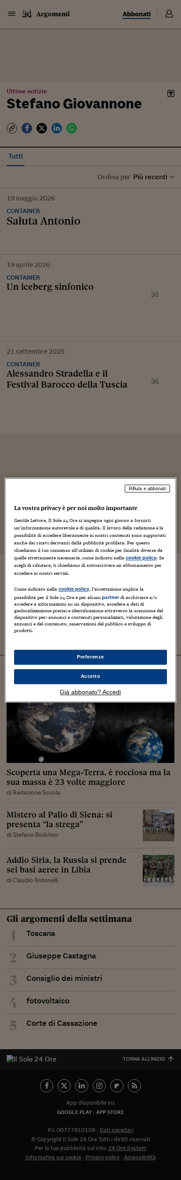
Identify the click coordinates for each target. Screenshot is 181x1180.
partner (110, 597)
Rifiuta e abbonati (147, 488)
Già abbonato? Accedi (90, 691)
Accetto (91, 676)
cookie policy (141, 558)
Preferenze (90, 656)
